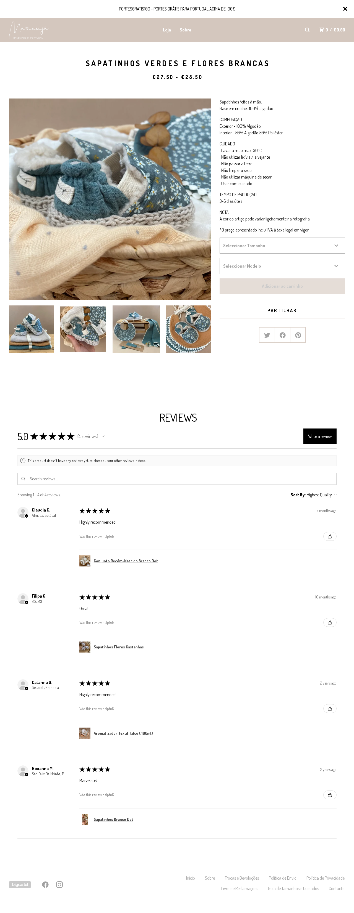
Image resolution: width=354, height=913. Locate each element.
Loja (167, 30)
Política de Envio (282, 878)
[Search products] (307, 29)
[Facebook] (45, 884)
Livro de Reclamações (239, 888)
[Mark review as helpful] (330, 536)
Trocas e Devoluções (242, 878)
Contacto (337, 888)
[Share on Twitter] (267, 335)
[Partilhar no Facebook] (282, 335)
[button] (103, 436)
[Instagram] (59, 884)
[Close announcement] (345, 8)
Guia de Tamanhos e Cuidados (293, 888)
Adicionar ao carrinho (282, 286)
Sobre (185, 30)
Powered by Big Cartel (20, 884)
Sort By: (298, 494)
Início (190, 878)
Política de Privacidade (325, 878)
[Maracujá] (37, 30)
